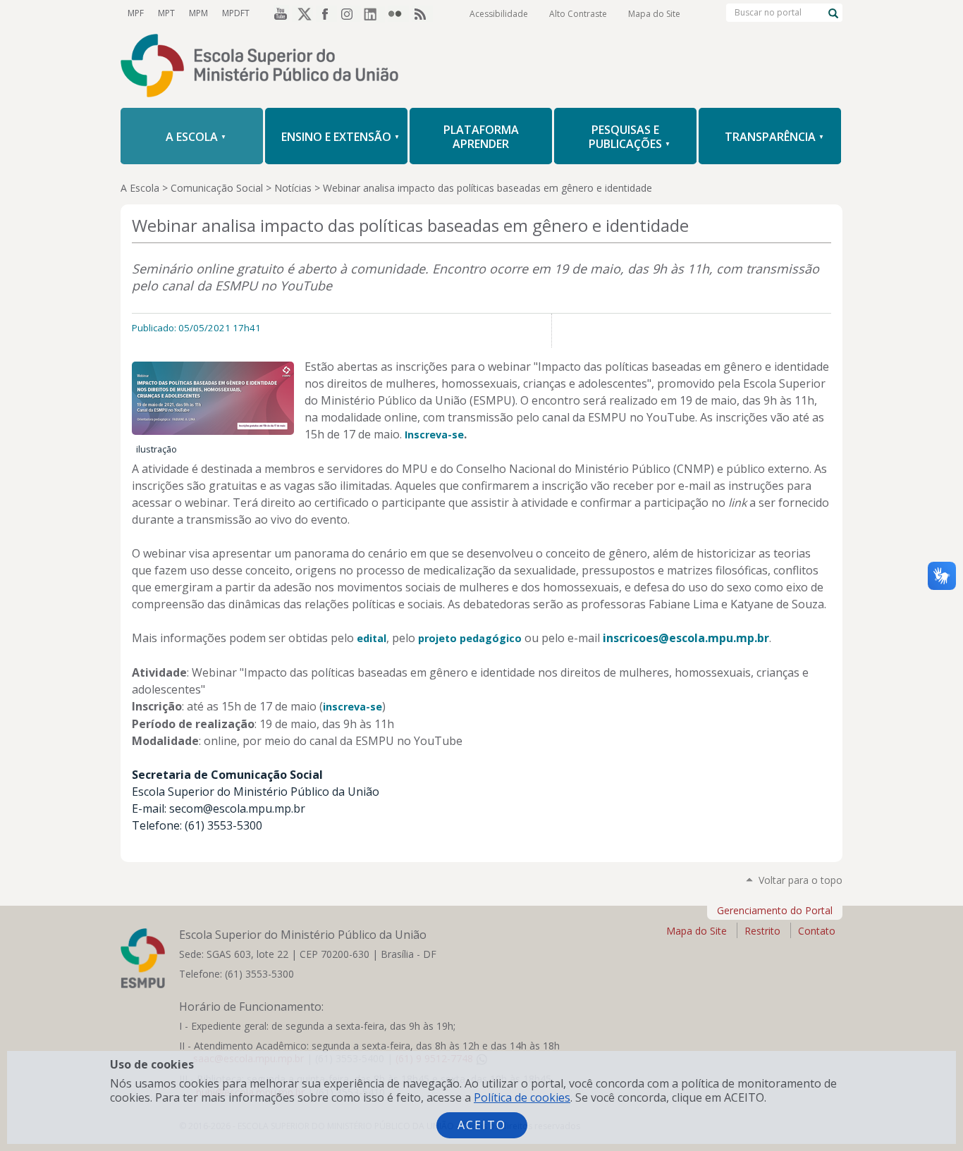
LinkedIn (374, 13)
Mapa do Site (654, 14)
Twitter (302, 13)
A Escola (140, 188)
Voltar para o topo (800, 880)
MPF (136, 13)
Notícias (293, 188)
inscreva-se (352, 706)
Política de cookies (522, 1097)
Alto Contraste (578, 14)
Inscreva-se (434, 434)
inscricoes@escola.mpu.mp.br (686, 638)
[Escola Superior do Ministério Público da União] (481, 67)
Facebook (326, 13)
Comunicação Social (217, 188)
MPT (166, 13)
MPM (198, 13)
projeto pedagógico (470, 638)
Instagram (350, 13)
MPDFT (236, 13)
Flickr (398, 13)
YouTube (278, 13)
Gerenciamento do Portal (775, 910)
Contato (816, 930)
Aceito (482, 1125)
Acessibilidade (499, 14)
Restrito (762, 930)
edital (371, 638)
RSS (422, 13)
